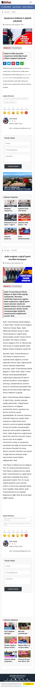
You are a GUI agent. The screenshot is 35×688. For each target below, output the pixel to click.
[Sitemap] (27, 679)
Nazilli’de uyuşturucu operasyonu (8, 211)
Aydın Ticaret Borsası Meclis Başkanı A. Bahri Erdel (17, 524)
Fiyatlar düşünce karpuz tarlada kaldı (10, 647)
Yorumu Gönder (13, 166)
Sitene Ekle (22, 681)
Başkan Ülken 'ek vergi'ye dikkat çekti (24, 647)
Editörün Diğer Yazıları (15, 123)
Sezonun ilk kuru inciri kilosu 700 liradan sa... (24, 661)
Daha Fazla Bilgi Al (24, 686)
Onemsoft (20, 678)
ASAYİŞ (13, 12)
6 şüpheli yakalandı (9, 102)
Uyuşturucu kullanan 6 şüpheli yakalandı (15, 98)
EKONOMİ (14, 250)
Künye (6, 681)
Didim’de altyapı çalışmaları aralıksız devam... (10, 661)
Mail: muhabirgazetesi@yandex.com (20, 128)
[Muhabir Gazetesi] (6, 2)
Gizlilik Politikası (13, 681)
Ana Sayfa (7, 12)
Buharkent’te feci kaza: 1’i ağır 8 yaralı (10, 225)
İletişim (29, 681)
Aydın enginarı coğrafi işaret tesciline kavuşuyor (15, 519)
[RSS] (23, 679)
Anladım (28, 684)
